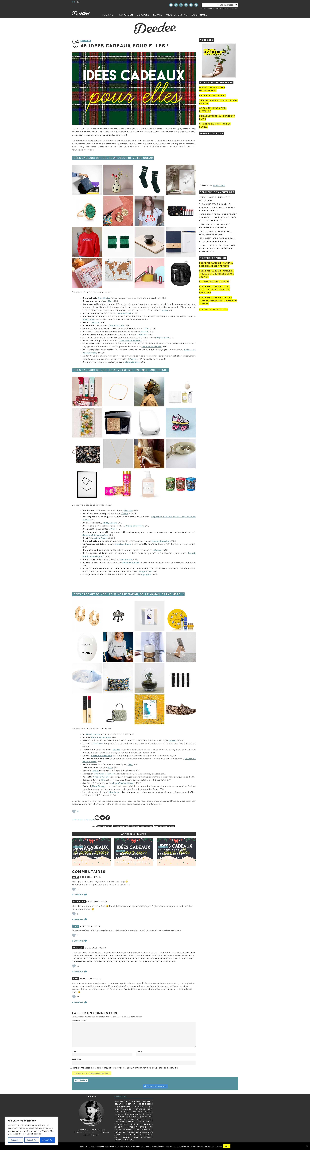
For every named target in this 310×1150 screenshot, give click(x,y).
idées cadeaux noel (164, 826)
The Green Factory (104, 774)
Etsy (110, 301)
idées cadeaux (121, 826)
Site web (76, 1059)
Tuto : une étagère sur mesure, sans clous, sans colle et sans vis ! (218, 217)
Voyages (143, 14)
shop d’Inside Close (123, 783)
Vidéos (126, 1137)
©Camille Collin (89, 1132)
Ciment (173, 740)
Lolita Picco (100, 538)
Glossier (128, 511)
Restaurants (143, 1129)
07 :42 (97, 877)
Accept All (47, 1140)
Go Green (137, 1112)
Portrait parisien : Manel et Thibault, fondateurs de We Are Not (216, 274)
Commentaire (79, 1021)
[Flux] (176, 5)
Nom (75, 1051)
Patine (144, 331)
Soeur (165, 310)
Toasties (142, 334)
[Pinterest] (196, 5)
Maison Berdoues (152, 347)
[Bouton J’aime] (74, 811)
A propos (203, 8)
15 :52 (97, 926)
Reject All (31, 1140)
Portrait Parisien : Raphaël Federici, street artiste (216, 264)
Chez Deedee (146, 1104)
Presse (218, 8)
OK (227, 1146)
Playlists (219, 186)
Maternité (137, 1119)
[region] (31, 1131)
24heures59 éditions (130, 341)
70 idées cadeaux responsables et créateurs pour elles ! (217, 248)
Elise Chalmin (117, 325)
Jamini (95, 771)
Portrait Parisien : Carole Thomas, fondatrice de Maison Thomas (218, 301)
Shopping (85, 41)
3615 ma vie (121, 1101)
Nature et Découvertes (95, 535)
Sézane (96, 322)
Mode (131, 1122)
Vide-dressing (177, 14)
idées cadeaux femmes (141, 826)
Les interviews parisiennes (133, 1115)
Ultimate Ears (132, 362)
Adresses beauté (141, 1101)
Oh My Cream (110, 523)
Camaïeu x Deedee (101, 756)
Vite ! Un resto (142, 1137)
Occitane (98, 743)
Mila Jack (113, 792)
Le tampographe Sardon (214, 282)
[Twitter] (186, 5)
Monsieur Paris (123, 544)
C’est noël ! (200, 14)
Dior (147, 328)
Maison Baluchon (161, 541)
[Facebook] (181, 5)
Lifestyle (147, 1117)
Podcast (108, 14)
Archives (211, 8)
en (79, 1)
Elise (76, 926)
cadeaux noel (105, 826)
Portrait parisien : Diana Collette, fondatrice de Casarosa (214, 290)
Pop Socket (163, 337)
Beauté (119, 1104)
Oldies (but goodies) (127, 1124)
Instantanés (134, 1114)
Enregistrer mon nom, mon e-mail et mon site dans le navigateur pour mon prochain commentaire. (125, 1068)
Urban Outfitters (134, 526)
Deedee (84, 13)
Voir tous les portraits (213, 309)
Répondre (78, 895)
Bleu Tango (98, 786)
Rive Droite (104, 298)
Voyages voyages (124, 1140)
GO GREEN (126, 14)
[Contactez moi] (171, 5)
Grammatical (124, 313)
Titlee (124, 514)
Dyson (132, 359)
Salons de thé (133, 1135)
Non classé (144, 1122)
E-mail (140, 1051)
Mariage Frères (130, 562)
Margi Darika (93, 734)
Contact (235, 8)
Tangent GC (145, 571)
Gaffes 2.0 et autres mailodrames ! (212, 89)
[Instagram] (191, 5)
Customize (16, 1140)
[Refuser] (307, 1146)
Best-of (130, 1104)
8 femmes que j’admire (212, 95)
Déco (126, 1112)
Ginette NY (88, 319)
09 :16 (104, 902)
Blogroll (226, 8)
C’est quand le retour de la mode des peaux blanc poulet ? (217, 207)
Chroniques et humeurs (131, 1106)
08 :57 (102, 948)
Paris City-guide (137, 1127)
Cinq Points (126, 559)
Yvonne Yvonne (101, 777)
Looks (158, 14)
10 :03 (98, 978)
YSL (103, 780)
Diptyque (146, 574)
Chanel (116, 750)
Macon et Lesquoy (101, 737)
